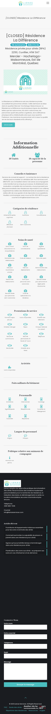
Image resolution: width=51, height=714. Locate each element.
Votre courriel (9, 633)
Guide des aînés (15, 707)
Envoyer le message (25, 684)
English (42, 710)
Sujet (6, 652)
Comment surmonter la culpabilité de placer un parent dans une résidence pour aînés (24, 536)
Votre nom (8, 623)
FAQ (5, 707)
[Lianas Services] (25, 4)
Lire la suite (8, 125)
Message (7, 662)
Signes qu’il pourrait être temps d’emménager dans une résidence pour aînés (24, 544)
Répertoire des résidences (16, 710)
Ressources (33, 710)
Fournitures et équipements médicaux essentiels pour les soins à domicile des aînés (24, 528)
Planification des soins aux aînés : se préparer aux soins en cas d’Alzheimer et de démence (25, 552)
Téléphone (8, 643)
